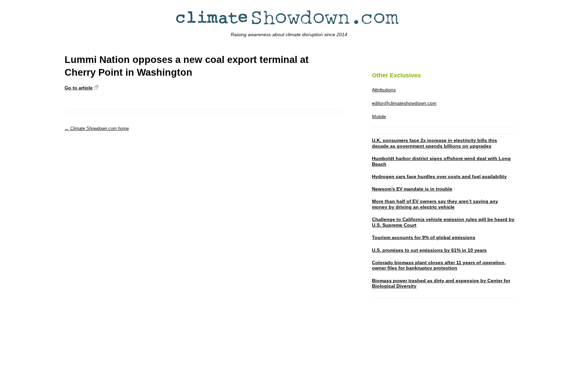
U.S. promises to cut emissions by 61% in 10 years (429, 250)
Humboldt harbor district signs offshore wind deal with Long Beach (441, 161)
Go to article (79, 87)
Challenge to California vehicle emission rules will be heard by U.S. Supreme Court (443, 222)
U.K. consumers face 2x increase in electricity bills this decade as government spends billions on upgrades (434, 143)
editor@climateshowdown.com (404, 103)
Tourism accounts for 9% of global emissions (423, 237)
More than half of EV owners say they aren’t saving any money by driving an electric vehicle (435, 204)
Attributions (384, 89)
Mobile (379, 116)
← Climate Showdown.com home (97, 128)
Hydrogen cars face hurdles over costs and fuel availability (439, 176)
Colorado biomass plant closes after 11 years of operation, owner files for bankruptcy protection (439, 265)
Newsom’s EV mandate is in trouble (412, 189)
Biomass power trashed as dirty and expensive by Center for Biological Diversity (441, 283)
